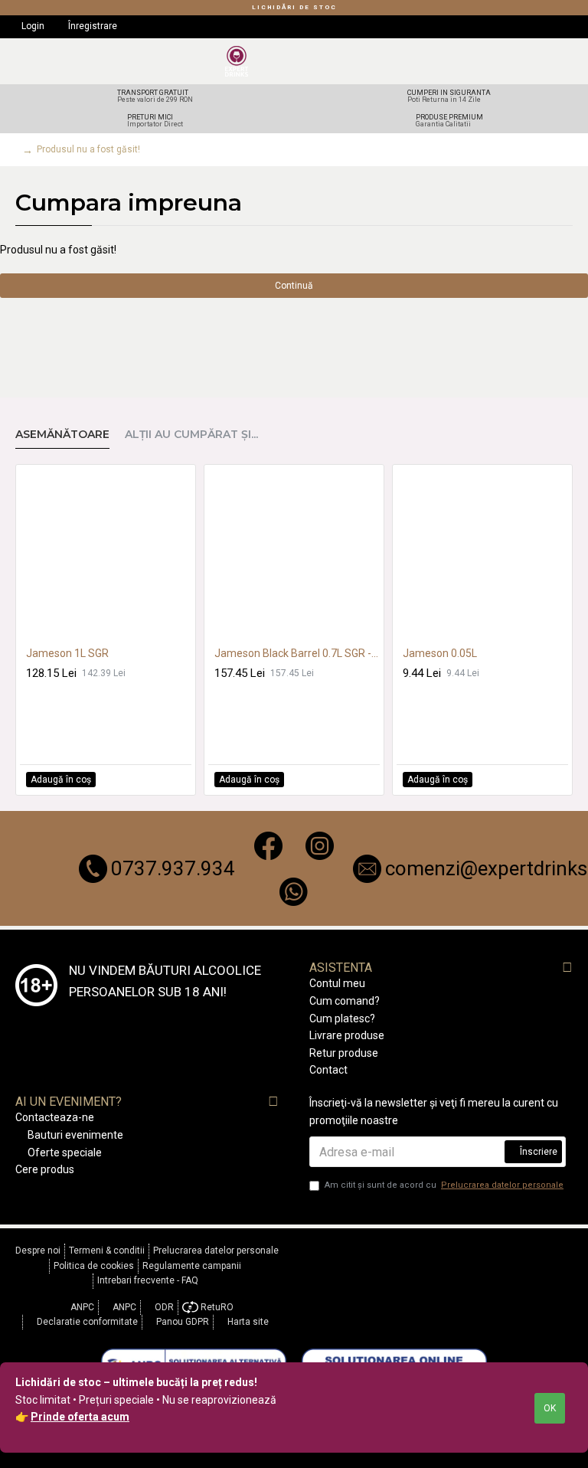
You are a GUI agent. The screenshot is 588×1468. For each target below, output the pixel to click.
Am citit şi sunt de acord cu (444, 1185)
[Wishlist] (161, 779)
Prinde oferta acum (80, 1417)
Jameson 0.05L (440, 653)
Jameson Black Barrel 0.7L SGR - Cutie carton (297, 653)
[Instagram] (319, 845)
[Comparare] (178, 779)
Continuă (294, 285)
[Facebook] (268, 845)
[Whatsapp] (293, 891)
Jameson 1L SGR (67, 653)
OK (550, 1408)
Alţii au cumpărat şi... (191, 434)
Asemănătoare (62, 434)
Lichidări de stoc (294, 7)
